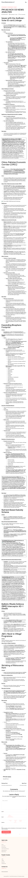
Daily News (4, 7)
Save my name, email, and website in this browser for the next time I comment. (14, 829)
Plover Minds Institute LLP (8, 2)
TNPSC (3, 860)
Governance (10, 7)
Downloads (3, 845)
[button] (6, 779)
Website (3, 822)
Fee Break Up (4, 863)
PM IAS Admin (7, 777)
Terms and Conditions (5, 848)
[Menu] (25, 2)
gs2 (15, 7)
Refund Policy (4, 851)
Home (2, 844)
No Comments (22, 14)
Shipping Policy (4, 850)
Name (3, 811)
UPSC (2, 859)
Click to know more (5, 871)
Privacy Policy (4, 847)
